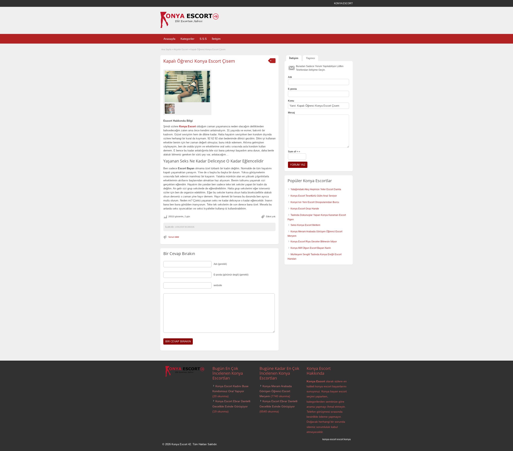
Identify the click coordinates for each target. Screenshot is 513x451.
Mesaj (291, 112)
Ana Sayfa (166, 49)
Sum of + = (294, 151)
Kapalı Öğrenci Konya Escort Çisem (199, 61)
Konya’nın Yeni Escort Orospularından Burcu (315, 202)
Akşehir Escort (181, 49)
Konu (291, 100)
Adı (290, 77)
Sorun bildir (173, 237)
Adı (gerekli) (220, 264)
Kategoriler (187, 38)
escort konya (344, 439)
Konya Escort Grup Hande (305, 208)
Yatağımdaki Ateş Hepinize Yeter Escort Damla (316, 189)
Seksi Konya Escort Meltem (305, 225)
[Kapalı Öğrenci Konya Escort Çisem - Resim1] (170, 108)
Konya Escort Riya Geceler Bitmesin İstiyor (314, 241)
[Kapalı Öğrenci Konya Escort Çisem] (187, 86)
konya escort (329, 439)
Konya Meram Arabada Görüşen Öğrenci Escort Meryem (276, 391)
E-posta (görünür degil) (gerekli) (231, 274)
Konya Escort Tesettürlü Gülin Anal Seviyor (314, 195)
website (218, 285)
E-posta (292, 89)
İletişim (216, 38)
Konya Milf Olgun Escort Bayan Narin (311, 248)
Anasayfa (169, 38)
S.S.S (203, 38)
